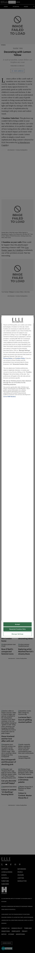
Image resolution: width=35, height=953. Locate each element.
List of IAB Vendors (9, 396)
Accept (17, 624)
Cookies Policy (20, 358)
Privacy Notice (7, 358)
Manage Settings (17, 634)
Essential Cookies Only (17, 629)
